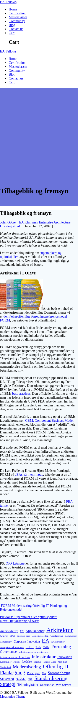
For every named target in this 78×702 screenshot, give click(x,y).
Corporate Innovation (27, 641)
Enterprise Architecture (54, 222)
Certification (17, 13)
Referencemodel (11, 609)
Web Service (63, 685)
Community (17, 21)
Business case (23, 636)
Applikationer (35, 631)
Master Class (50, 662)
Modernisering (22, 605)
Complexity (6, 642)
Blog (12, 25)
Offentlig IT (40, 605)
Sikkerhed (7, 679)
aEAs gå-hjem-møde (29, 474)
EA (8, 2)
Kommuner (5, 662)
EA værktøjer (58, 642)
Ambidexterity (9, 631)
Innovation (64, 657)
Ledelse (27, 661)
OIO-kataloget (15, 563)
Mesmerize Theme (12, 696)
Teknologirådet (27, 685)
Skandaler (21, 679)
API (22, 631)
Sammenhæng (59, 673)
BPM (12, 636)
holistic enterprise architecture (34, 652)
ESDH (30, 647)
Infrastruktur (43, 656)
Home (13, 9)
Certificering (56, 636)
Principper (33, 673)
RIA (44, 673)
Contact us (16, 29)
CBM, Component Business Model (49, 420)
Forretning (61, 646)
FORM (6, 605)
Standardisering (50, 678)
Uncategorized (10, 226)
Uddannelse (47, 685)
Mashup (38, 662)
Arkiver (4, 636)
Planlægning (58, 605)
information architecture (15, 657)
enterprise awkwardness (12, 647)
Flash (38, 647)
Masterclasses (18, 17)
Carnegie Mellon (40, 636)
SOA (30, 679)
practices (24, 393)
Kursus (16, 662)
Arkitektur (59, 629)
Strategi (7, 684)
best (15, 393)
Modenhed (5, 667)
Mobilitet (62, 662)
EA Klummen (28, 222)
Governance (8, 652)
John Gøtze (8, 222)
